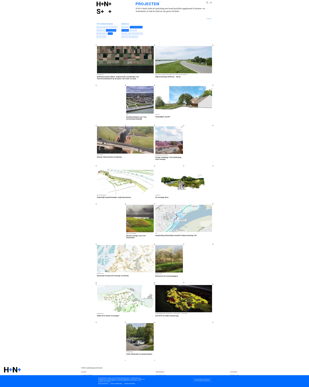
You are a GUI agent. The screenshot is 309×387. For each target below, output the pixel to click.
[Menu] (210, 2)
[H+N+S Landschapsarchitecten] (12, 374)
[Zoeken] (207, 2)
